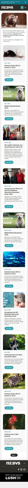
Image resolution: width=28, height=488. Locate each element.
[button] (22, 7)
